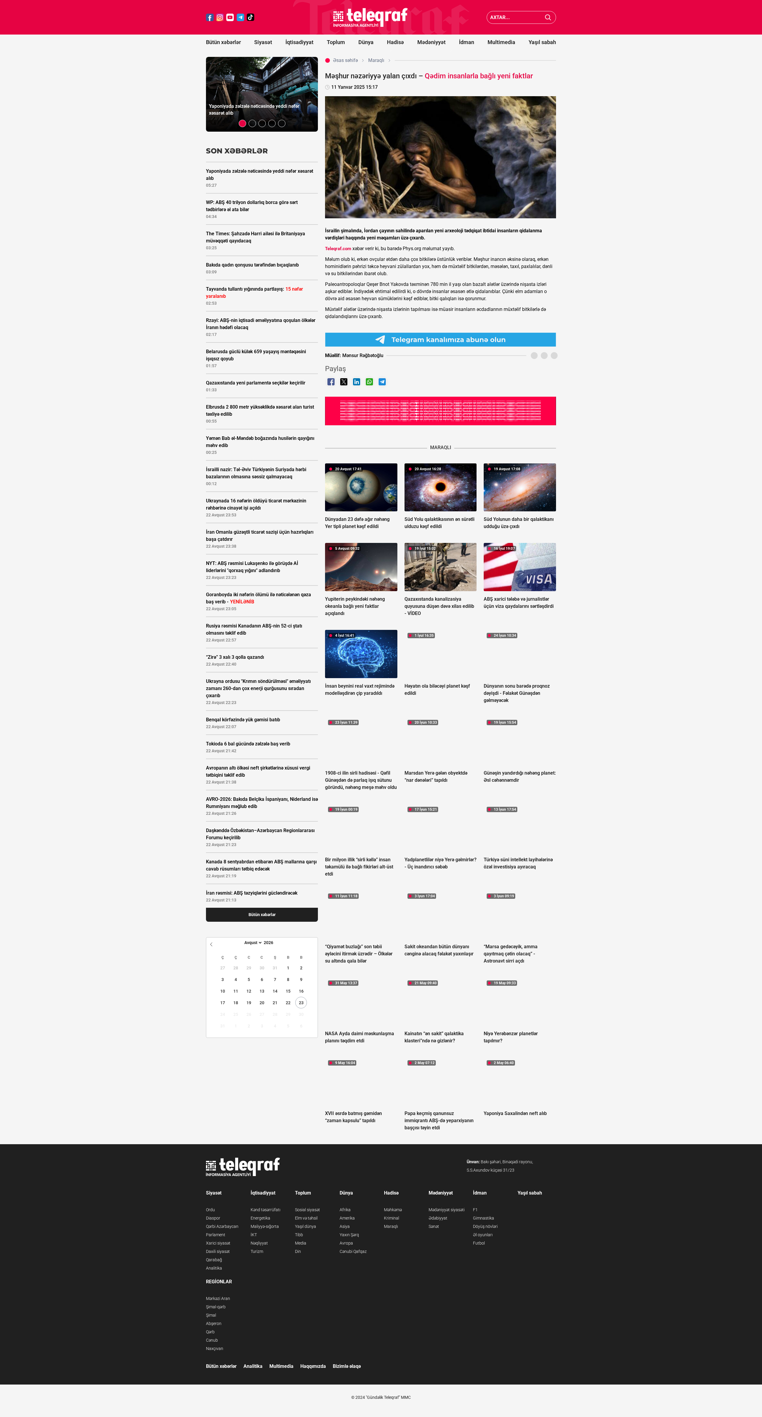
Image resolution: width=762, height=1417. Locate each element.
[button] (242, 123)
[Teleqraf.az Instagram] (220, 17)
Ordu (210, 1209)
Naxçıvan (214, 1348)
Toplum (336, 42)
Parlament (215, 1234)
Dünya (366, 42)
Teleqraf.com (338, 248)
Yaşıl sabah (542, 42)
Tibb (299, 1234)
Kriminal (391, 1218)
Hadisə (395, 42)
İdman (466, 42)
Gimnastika (483, 1218)
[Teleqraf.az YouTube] (230, 17)
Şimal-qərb (216, 1306)
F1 (475, 1209)
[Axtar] (548, 17)
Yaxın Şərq (349, 1234)
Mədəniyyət (431, 42)
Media (300, 1243)
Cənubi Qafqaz (353, 1251)
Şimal (211, 1315)
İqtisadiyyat (299, 42)
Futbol (479, 1243)
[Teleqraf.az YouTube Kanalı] (440, 410)
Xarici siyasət (218, 1243)
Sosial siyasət (307, 1209)
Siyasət (263, 42)
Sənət (434, 1226)
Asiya (345, 1226)
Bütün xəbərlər (223, 42)
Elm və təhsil (306, 1218)
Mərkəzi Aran (218, 1298)
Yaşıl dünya (305, 1226)
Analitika (214, 1268)
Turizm (257, 1251)
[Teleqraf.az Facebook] (210, 17)
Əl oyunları (483, 1234)
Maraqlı (391, 1226)
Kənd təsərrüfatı (265, 1209)
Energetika (260, 1218)
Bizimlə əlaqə (347, 1366)
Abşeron (213, 1323)
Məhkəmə (393, 1209)
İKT (254, 1234)
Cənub (212, 1340)
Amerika (347, 1218)
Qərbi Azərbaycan (222, 1226)
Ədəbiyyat (438, 1218)
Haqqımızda (313, 1366)
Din (298, 1251)
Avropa (346, 1243)
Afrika (345, 1209)
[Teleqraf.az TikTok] (250, 17)
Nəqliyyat (259, 1243)
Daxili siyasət (218, 1251)
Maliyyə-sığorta (265, 1226)
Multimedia (501, 42)
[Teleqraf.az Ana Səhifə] (370, 17)
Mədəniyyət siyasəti (447, 1209)
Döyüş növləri (485, 1226)
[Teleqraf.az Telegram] (240, 17)
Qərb (210, 1331)
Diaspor (213, 1218)
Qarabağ (214, 1259)
